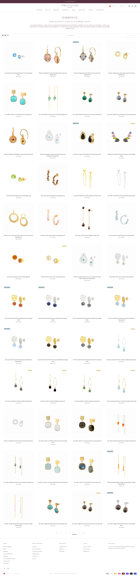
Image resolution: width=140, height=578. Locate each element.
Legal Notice (86, 551)
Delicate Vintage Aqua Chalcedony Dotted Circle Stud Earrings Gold (121, 73)
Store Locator (7, 561)
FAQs (5, 549)
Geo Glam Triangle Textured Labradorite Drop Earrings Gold (121, 114)
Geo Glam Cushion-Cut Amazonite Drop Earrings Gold (18, 114)
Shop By (47, 9)
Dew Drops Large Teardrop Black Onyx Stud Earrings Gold (87, 154)
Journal (34, 558)
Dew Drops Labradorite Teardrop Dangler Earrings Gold (18, 401)
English (122, 6)
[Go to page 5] (83, 532)
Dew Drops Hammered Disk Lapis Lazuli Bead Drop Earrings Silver (53, 319)
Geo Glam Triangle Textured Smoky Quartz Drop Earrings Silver (121, 524)
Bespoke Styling (7, 546)
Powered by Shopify (71, 573)
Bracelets (82, 9)
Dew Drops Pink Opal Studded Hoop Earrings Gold (53, 235)
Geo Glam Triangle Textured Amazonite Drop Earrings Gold (53, 523)
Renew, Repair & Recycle (9, 558)
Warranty (6, 556)
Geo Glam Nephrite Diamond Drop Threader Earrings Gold (53, 114)
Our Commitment (36, 549)
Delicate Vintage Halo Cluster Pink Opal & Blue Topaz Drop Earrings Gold (53, 73)
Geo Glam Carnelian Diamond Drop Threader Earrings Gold (121, 441)
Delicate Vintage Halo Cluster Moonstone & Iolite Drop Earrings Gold (87, 73)
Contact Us (6, 563)
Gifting (90, 9)
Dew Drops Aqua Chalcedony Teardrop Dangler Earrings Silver (121, 359)
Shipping (6, 551)
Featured (39, 9)
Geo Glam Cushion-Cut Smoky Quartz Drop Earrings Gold (87, 441)
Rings (74, 9)
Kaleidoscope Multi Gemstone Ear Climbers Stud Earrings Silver (121, 155)
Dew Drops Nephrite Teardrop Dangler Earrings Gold (87, 401)
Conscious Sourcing (37, 551)
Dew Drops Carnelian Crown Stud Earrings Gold (18, 276)
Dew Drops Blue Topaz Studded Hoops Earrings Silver (121, 235)
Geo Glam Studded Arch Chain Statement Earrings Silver (121, 195)
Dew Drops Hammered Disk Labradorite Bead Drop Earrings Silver (87, 319)
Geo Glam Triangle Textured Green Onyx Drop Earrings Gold (87, 114)
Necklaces (65, 9)
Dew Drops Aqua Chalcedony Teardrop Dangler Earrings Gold (121, 401)
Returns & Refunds (8, 553)
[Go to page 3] (57, 532)
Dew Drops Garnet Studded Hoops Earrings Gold (53, 195)
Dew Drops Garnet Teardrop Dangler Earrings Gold (53, 401)
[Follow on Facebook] (4, 568)
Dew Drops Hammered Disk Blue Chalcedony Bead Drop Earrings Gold (121, 319)
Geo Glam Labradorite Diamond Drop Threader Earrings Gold (18, 482)
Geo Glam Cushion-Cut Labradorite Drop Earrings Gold (87, 482)
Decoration (100, 9)
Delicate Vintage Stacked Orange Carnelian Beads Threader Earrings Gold (121, 483)
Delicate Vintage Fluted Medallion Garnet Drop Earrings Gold (18, 154)
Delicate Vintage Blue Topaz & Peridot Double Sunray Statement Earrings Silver (53, 155)
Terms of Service (87, 546)
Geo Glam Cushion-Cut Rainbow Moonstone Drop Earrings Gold (53, 441)
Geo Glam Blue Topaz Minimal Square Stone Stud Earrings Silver (18, 73)
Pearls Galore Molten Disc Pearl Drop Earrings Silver (121, 276)
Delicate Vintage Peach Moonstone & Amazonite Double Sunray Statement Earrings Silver (87, 277)
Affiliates (61, 549)
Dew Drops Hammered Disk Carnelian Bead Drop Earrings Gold (18, 319)
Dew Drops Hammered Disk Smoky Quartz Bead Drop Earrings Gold (53, 360)
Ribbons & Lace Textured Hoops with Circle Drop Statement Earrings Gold (18, 236)
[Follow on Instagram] (8, 568)
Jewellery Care (62, 546)
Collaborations (35, 553)
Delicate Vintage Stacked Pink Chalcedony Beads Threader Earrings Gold (18, 524)
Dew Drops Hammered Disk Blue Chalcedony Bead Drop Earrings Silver (18, 360)
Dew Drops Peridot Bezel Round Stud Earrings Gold (18, 195)
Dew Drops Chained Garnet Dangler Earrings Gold (87, 235)
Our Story (34, 546)
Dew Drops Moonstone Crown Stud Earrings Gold (53, 276)
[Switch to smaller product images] (5, 35)
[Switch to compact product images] (7, 35)
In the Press (35, 556)
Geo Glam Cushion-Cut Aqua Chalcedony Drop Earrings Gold (53, 482)
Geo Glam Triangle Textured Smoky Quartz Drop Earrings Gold (87, 523)
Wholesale (61, 551)
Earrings (56, 9)
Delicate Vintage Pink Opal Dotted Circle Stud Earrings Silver (18, 441)
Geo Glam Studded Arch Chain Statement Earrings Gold (87, 195)
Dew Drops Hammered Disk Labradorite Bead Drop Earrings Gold (87, 360)
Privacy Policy (86, 549)
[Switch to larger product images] (3, 35)
